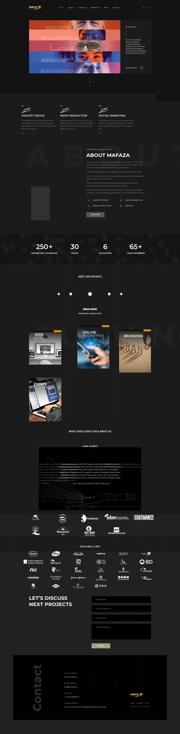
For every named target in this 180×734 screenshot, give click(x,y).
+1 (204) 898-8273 (71, 697)
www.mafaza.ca (70, 677)
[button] (86, 82)
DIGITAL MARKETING (112, 115)
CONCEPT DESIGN (33, 115)
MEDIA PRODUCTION (73, 115)
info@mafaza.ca (71, 687)
